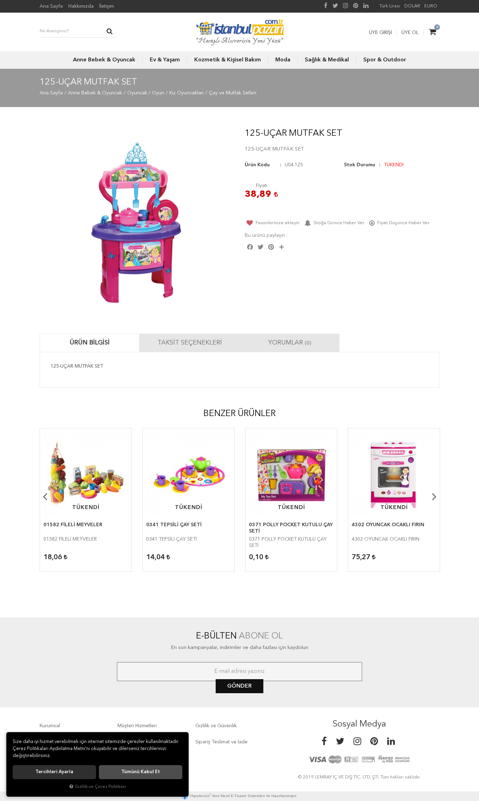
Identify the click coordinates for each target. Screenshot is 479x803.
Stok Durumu (359, 164)
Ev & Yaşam (165, 60)
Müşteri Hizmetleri (137, 725)
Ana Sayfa (51, 6)
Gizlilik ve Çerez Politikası (100, 786)
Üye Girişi (380, 32)
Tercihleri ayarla (54, 772)
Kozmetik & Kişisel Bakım (227, 60)
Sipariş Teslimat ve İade (221, 742)
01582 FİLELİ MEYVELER (72, 524)
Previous (45, 496)
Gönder (239, 686)
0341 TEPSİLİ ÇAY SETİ (174, 524)
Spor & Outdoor (384, 60)
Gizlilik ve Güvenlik (216, 725)
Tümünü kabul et (140, 772)
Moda (282, 60)
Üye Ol (410, 32)
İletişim (106, 6)
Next (434, 496)
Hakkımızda (81, 6)
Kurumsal (50, 725)
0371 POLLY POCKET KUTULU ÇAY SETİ (291, 528)
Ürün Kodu (257, 164)
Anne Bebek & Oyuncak (104, 60)
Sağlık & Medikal (327, 60)
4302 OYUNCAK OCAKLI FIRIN (388, 524)
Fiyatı (261, 185)
